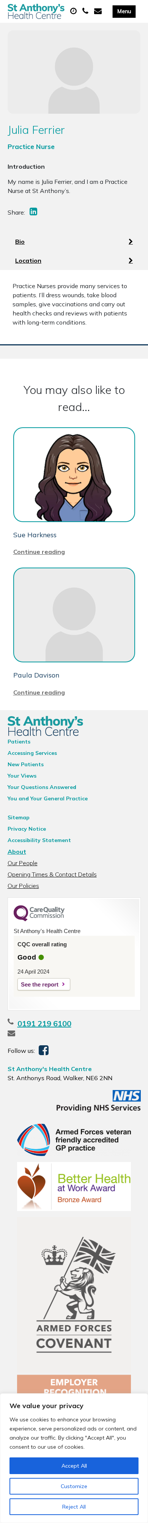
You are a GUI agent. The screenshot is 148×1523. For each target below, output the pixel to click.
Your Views (22, 775)
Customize (74, 1486)
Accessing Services (32, 753)
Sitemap (19, 817)
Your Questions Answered (42, 787)
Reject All (74, 1506)
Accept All (74, 1465)
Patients (19, 741)
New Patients (26, 764)
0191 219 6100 (44, 1023)
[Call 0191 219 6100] (86, 11)
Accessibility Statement (39, 840)
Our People (23, 863)
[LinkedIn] (34, 212)
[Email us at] (99, 11)
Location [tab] (28, 260)
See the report (39, 984)
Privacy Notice (27, 828)
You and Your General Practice (48, 798)
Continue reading (39, 551)
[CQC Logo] (39, 919)
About (17, 851)
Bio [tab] (20, 241)
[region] (74, 1458)
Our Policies (23, 885)
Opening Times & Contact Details (52, 874)
